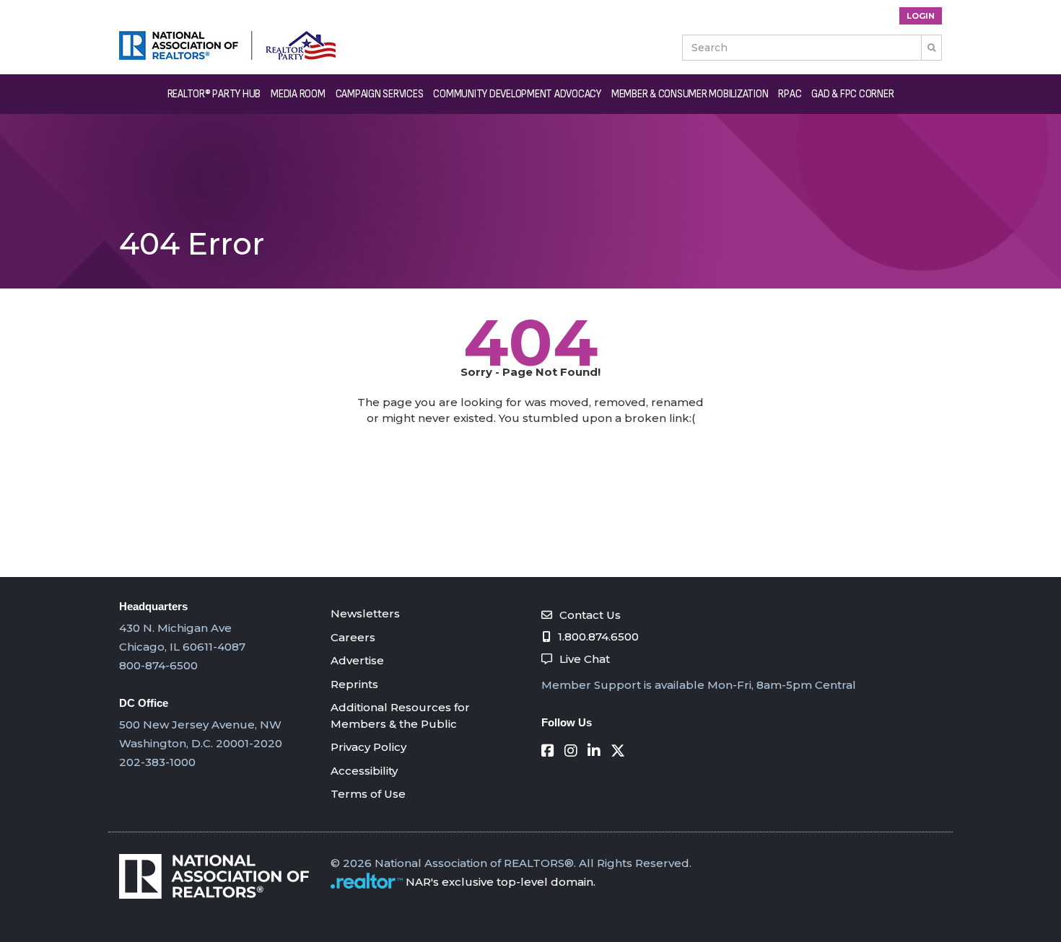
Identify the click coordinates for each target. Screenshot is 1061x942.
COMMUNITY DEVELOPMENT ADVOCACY (517, 94)
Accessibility (364, 771)
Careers (353, 637)
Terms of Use (368, 794)
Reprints (354, 684)
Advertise (357, 660)
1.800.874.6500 (598, 636)
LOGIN (921, 16)
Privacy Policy (368, 747)
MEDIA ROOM (298, 94)
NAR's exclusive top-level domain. (500, 882)
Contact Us (590, 615)
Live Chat (584, 659)
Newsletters (365, 613)
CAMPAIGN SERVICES (380, 94)
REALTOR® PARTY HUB (214, 94)
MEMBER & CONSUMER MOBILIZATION (690, 94)
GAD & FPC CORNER (852, 94)
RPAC (789, 94)
